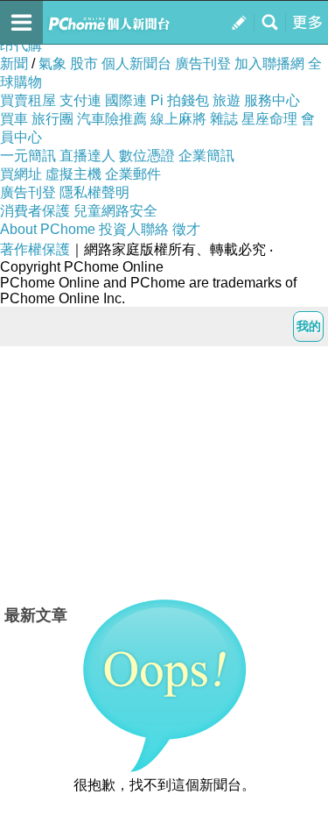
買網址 (21, 174)
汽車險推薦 (112, 118)
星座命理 (269, 118)
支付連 (80, 100)
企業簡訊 (206, 155)
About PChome (47, 229)
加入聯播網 (269, 63)
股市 (84, 63)
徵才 (186, 229)
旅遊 (227, 100)
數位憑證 (147, 155)
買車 (14, 118)
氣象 (52, 63)
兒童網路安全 (115, 210)
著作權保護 (35, 249)
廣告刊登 (203, 63)
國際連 (126, 100)
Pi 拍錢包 (179, 100)
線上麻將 (178, 118)
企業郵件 (133, 174)
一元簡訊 (28, 155)
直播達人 (87, 155)
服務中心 (272, 100)
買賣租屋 (28, 100)
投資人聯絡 (134, 229)
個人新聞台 (136, 63)
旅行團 (52, 118)
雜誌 (224, 118)
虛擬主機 (73, 174)
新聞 (14, 63)
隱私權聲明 (94, 192)
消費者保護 (35, 210)
